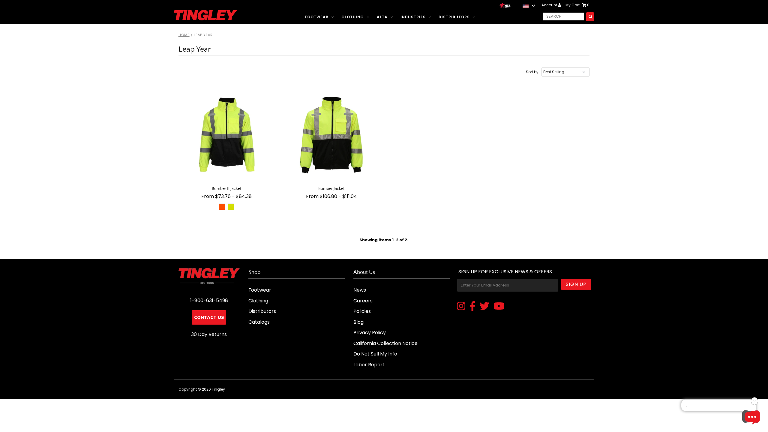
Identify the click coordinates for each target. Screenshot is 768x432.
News (359, 289)
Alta (382, 17)
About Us (364, 272)
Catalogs (259, 322)
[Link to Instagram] (461, 307)
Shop (254, 272)
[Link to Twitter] (484, 307)
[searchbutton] (590, 16)
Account (550, 5)
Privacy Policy (369, 332)
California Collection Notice (385, 343)
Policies (362, 311)
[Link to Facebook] (473, 307)
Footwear (316, 17)
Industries (413, 17)
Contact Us (209, 317)
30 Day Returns (209, 334)
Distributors (454, 17)
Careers (363, 300)
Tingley (218, 389)
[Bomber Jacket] (332, 135)
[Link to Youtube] (499, 307)
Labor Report (369, 364)
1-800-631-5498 (209, 300)
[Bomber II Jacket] (226, 135)
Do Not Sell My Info (375, 353)
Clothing (352, 17)
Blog (358, 322)
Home (184, 34)
